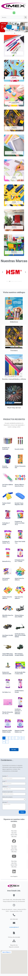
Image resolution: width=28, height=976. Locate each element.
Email (4, 781)
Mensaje (4, 802)
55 (19, 738)
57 (4, 741)
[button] (2, 27)
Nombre (4, 776)
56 (23, 738)
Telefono (4, 786)
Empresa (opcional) (7, 792)
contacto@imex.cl (14, 927)
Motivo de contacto (7, 797)
